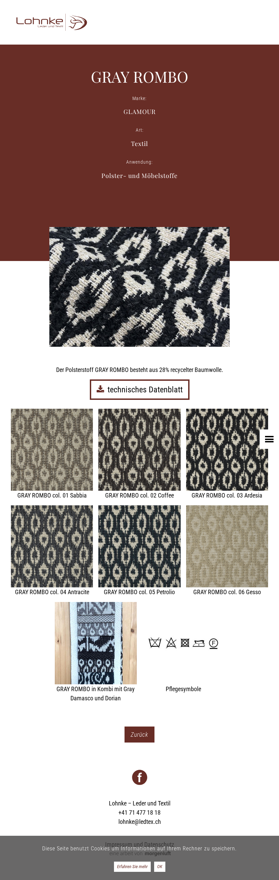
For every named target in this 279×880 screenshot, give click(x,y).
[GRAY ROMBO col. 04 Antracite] (52, 551)
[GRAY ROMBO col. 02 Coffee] (139, 454)
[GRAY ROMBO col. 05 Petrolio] (139, 551)
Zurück (139, 734)
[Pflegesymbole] (183, 647)
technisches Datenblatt (145, 389)
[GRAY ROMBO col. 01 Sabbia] (52, 454)
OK (159, 866)
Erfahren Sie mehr (132, 866)
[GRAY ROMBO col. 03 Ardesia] (227, 454)
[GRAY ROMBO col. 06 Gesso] (227, 551)
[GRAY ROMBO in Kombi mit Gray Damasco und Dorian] (96, 652)
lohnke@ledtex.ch (139, 821)
